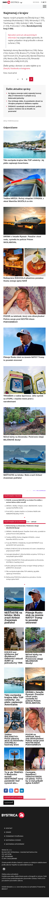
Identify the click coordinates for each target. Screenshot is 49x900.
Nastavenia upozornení (14, 844)
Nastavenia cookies (13, 840)
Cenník (8, 832)
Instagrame (25, 68)
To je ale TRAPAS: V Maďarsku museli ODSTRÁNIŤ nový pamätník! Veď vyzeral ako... (24, 544)
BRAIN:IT (5, 889)
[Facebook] (5, 790)
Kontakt (8, 828)
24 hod (33, 522)
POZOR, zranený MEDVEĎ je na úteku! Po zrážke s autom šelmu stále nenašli (24, 501)
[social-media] (3, 869)
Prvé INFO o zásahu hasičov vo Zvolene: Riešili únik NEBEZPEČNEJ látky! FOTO (23, 512)
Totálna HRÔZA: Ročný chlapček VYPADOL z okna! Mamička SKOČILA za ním (23, 538)
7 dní (27, 522)
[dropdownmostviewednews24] (24, 584)
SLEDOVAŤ (8, 802)
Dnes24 (6, 68)
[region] (21, 3)
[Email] (16, 790)
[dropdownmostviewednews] (24, 517)
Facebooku (14, 68)
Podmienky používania (14, 836)
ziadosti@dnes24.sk (26, 865)
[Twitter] (11, 790)
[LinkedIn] (21, 790)
